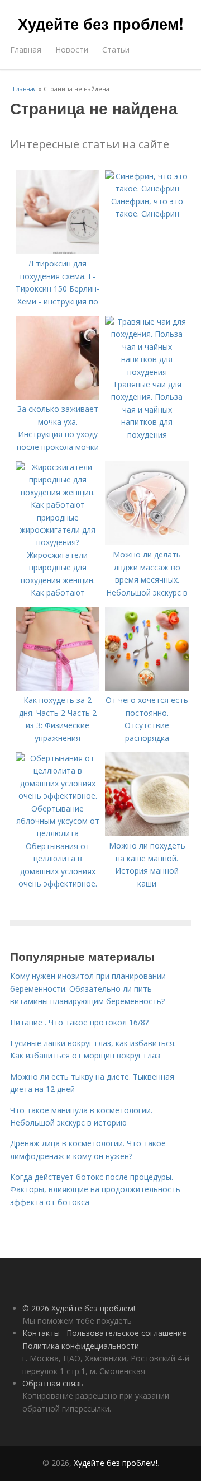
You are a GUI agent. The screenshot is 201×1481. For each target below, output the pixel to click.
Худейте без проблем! (101, 23)
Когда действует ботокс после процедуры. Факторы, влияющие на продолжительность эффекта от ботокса (95, 1189)
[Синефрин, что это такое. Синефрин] (147, 188)
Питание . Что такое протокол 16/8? (79, 1022)
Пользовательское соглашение (126, 1333)
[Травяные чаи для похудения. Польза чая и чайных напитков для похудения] (147, 372)
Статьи (116, 49)
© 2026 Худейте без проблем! (78, 1308)
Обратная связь (53, 1383)
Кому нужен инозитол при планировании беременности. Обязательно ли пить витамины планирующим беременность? (88, 988)
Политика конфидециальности (80, 1346)
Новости (71, 49)
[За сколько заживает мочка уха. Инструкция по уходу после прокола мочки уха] (57, 396)
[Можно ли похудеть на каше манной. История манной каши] (147, 833)
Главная (25, 49)
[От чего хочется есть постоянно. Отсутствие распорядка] (147, 687)
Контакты (41, 1333)
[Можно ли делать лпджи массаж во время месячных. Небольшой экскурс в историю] (147, 542)
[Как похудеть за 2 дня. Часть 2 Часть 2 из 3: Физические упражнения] (57, 687)
